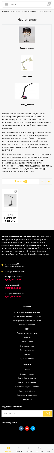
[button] (52, 449)
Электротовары (27, 350)
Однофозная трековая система (27, 320)
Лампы (27, 354)
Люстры (27, 337)
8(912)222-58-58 (13, 288)
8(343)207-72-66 (13, 279)
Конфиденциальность (27, 395)
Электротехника (27, 346)
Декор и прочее (27, 358)
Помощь (27, 364)
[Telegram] (32, 428)
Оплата (27, 369)
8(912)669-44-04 (13, 296)
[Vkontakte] (21, 428)
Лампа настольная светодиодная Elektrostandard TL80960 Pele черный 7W (10, 216)
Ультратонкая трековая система (27, 316)
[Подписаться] (47, 414)
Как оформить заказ (27, 382)
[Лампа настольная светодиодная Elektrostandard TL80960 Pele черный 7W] (10, 200)
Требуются (27, 399)
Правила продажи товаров (27, 386)
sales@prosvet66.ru (15, 271)
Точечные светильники (27, 333)
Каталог (27, 306)
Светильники (27, 341)
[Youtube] (27, 428)
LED (27, 329)
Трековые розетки (27, 324)
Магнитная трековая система (27, 312)
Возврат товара (27, 374)
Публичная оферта (27, 391)
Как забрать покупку (27, 378)
